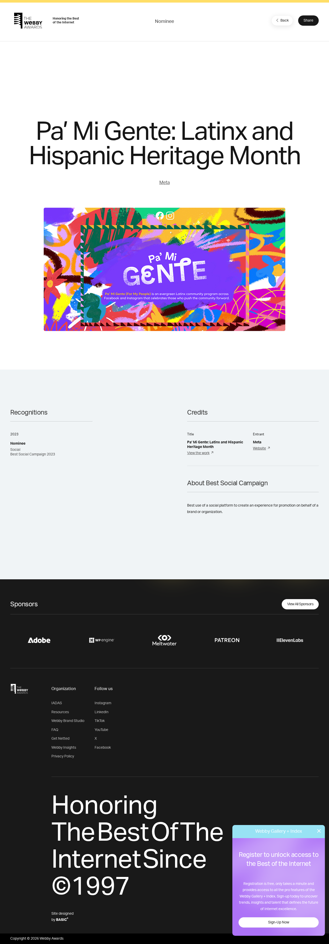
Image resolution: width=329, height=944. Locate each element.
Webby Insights (63, 747)
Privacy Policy (62, 756)
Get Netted (60, 738)
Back (284, 20)
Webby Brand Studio (67, 721)
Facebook (103, 747)
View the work (198, 453)
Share (308, 20)
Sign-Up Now (278, 922)
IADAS (56, 703)
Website (259, 448)
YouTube (101, 730)
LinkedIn (101, 712)
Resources (60, 712)
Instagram (103, 703)
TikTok (100, 721)
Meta (164, 182)
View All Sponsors (300, 604)
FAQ (54, 730)
